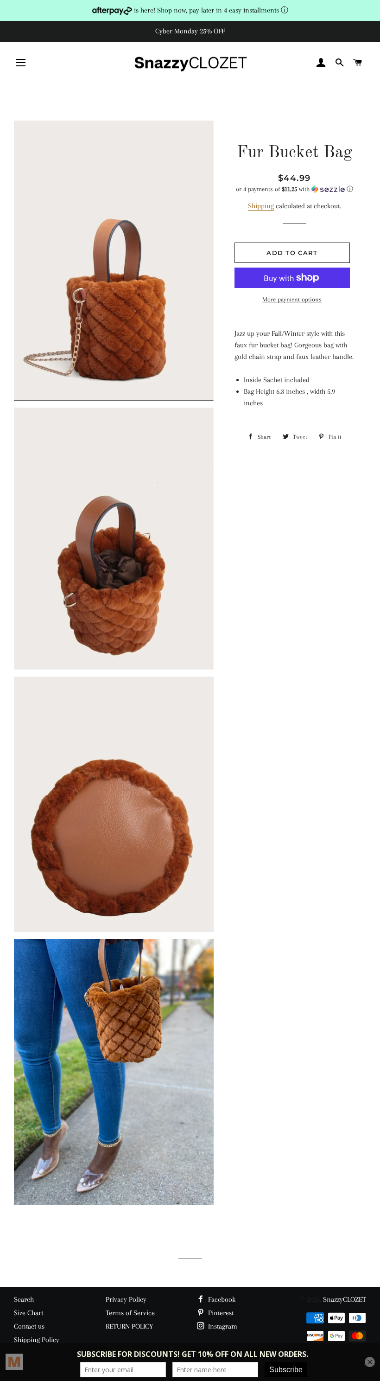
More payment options (292, 299)
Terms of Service (130, 1313)
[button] (294, 189)
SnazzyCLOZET (344, 1299)
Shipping (261, 206)
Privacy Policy (126, 1299)
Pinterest (220, 1313)
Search (24, 1299)
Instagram (221, 1326)
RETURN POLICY (129, 1326)
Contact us (29, 1326)
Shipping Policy (36, 1340)
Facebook (220, 1299)
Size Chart (28, 1313)
